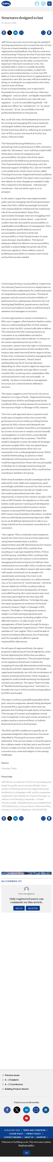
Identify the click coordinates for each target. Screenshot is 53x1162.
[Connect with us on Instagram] (45, 1109)
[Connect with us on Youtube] (26, 1118)
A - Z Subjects (12, 1079)
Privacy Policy (33, 1134)
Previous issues (12, 1075)
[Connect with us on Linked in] (26, 1109)
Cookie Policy (16, 1134)
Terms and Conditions (34, 1130)
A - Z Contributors (14, 1084)
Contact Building (12, 1137)
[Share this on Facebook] (3, 32)
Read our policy (26, 1145)
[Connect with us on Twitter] (16, 1109)
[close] (51, 27)
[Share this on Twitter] (9, 32)
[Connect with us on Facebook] (7, 1109)
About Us (28, 1137)
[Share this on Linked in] (15, 32)
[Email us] (36, 1109)
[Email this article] (21, 32)
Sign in (15, 27)
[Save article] (49, 32)
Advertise (41, 1137)
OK (26, 1152)
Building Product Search (17, 1089)
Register (33, 908)
